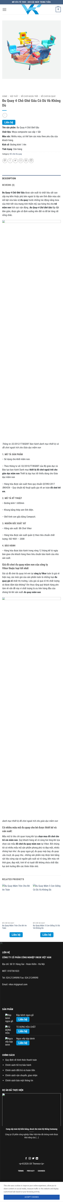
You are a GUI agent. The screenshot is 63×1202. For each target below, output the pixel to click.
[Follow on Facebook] (26, 1158)
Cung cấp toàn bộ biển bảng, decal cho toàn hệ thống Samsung (31, 1129)
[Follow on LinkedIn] (37, 1158)
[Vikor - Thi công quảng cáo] (31, 9)
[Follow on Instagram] (30, 1158)
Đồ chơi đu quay (48, 96)
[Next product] (4, 115)
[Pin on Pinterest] (26, 160)
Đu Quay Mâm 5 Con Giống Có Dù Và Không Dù (46, 926)
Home (4, 96)
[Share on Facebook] (10, 160)
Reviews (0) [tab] (8, 185)
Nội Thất (14, 96)
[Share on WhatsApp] (4, 160)
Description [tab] (9, 178)
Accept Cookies (32, 1197)
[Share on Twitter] (15, 160)
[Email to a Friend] (20, 160)
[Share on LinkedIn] (31, 160)
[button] (4, 9)
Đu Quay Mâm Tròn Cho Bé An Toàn (14, 926)
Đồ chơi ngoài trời (29, 96)
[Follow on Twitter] (33, 1158)
